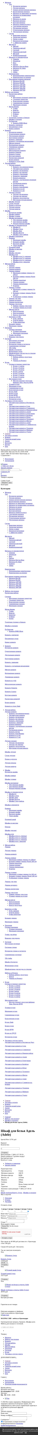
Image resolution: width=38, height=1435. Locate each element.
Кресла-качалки (18, 311)
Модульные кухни (15, 379)
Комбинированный (19, 55)
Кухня (7, 362)
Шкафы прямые (14, 214)
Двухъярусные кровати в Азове (20, 423)
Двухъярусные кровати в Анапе (20, 412)
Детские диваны (14, 267)
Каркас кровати (14, 128)
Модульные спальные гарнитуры (24, 97)
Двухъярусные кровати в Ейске (20, 417)
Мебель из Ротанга (15, 355)
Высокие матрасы (19, 21)
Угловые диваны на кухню (22, 307)
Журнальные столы (15, 351)
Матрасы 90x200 (18, 83)
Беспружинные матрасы (21, 11)
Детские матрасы (19, 8)
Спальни (12, 96)
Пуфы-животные (19, 322)
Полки (15, 116)
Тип (10, 4)
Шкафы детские (14, 201)
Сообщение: (5, 1419)
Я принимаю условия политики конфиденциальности (13, 1422)
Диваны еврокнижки (20, 284)
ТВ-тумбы (12, 348)
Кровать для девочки (20, 172)
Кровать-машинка (19, 178)
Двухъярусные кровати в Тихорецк (21, 428)
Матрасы (8, 2)
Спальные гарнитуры (20, 99)
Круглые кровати (15, 156)
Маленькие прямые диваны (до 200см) (22, 860)
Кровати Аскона (14, 154)
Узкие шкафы (17, 245)
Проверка (4, 1228)
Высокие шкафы (18, 244)
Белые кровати (14, 159)
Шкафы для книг (15, 253)
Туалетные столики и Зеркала (19, 117)
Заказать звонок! (6, 468)
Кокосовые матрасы (20, 35)
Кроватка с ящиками (20, 176)
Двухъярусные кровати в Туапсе (20, 432)
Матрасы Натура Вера (20, 66)
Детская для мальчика (20, 194)
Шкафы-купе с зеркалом (21, 262)
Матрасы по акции (19, 19)
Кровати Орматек (15, 152)
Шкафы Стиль (18, 229)
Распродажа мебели (15, 94)
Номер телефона (6, 1415)
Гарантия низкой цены (13, 439)
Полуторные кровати (16, 138)
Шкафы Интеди (18, 233)
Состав (11, 33)
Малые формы (14, 106)
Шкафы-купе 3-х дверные (22, 258)
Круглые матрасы (19, 22)
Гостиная (8, 339)
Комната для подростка (21, 198)
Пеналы (11, 251)
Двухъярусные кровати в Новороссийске (23, 410)
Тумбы (15, 108)
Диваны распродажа (16, 302)
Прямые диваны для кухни (22, 306)
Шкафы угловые (14, 216)
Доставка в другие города (14, 401)
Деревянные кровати (16, 147)
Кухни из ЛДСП (14, 397)
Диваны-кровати (15, 269)
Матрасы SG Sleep (19, 68)
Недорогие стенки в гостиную (19, 344)
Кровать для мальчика (20, 170)
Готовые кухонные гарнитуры (19, 364)
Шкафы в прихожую (16, 236)
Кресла (15, 359)
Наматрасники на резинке (22, 77)
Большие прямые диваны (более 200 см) (23, 861)
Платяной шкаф (14, 247)
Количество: (5, 1145)
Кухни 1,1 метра (18, 366)
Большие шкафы (18, 242)
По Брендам (13, 121)
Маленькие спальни (20, 105)
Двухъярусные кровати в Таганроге (21, 419)
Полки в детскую (15, 205)
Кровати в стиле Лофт (16, 161)
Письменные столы (15, 127)
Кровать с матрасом (16, 125)
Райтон (15, 64)
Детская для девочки (20, 196)
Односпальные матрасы (21, 30)
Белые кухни (13, 393)
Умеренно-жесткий (19, 52)
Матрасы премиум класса (22, 24)
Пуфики (16, 114)
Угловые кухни (14, 384)
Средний (16, 50)
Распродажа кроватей (16, 158)
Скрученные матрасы (20, 26)
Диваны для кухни (15, 304)
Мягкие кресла (14, 309)
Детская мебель (10, 163)
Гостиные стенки (15, 342)
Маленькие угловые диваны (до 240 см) (22, 874)
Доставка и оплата (11, 435)
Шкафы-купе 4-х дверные (22, 260)
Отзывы (7, 1200)
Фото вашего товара (8, 1224)
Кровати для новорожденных (23, 167)
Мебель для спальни (12, 92)
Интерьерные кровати (16, 145)
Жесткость (12, 44)
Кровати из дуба (14, 149)
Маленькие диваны (15, 326)
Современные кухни (16, 388)
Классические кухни (16, 390)
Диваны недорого (15, 300)
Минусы (4, 1218)
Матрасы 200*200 (19, 90)
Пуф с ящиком (18, 318)
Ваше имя (5, 1214)
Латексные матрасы (20, 37)
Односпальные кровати (17, 134)
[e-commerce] (4, 464)
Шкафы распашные (15, 218)
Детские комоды (14, 209)
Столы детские (14, 203)
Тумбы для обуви (15, 335)
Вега (14, 63)
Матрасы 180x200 (19, 88)
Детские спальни (15, 192)
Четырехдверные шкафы (21, 223)
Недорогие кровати (15, 132)
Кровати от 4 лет (19, 189)
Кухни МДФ (13, 395)
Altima (15, 72)
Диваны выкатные (19, 280)
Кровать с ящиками (15, 139)
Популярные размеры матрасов (20, 79)
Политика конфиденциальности (16, 1384)
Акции (7, 441)
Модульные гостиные (16, 340)
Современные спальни (21, 103)
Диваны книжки (18, 282)
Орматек (16, 59)
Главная (7, 434)
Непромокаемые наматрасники (24, 75)
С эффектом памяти (20, 43)
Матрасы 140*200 (19, 85)
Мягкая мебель (10, 264)
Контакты (8, 443)
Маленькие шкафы (19, 240)
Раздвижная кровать (20, 183)
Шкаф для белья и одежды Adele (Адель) (15, 1290)
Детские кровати (15, 165)
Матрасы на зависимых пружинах (25, 13)
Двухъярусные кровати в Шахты (20, 421)
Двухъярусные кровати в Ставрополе (22, 408)
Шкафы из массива (15, 249)
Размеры (12, 238)
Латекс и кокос (18, 39)
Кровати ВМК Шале (20, 123)
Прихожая (8, 328)
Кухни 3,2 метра (18, 377)
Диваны (11, 265)
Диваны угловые (15, 287)
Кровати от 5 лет (19, 191)
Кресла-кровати (18, 313)
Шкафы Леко (17, 231)
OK (26, 1432)
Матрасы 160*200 (19, 86)
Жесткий (16, 54)
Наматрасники (14, 74)
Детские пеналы (14, 207)
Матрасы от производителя (18, 57)
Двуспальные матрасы (20, 32)
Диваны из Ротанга (19, 360)
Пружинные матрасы (20, 28)
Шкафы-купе (13, 254)
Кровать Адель (6, 1259)
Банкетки (16, 112)
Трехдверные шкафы (20, 222)
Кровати (8, 130)
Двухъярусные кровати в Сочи (19, 406)
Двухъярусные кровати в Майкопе (21, 430)
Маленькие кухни (15, 386)
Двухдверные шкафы (20, 220)
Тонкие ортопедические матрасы (24, 10)
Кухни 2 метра (18, 371)
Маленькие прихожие (20, 333)
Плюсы (4, 1216)
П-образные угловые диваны (23, 296)
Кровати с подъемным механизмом (21, 141)
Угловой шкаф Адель (8, 1273)
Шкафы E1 (16, 227)
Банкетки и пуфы (15, 317)
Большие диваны (15, 324)
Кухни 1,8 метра (18, 370)
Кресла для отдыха (19, 315)
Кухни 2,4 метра (18, 373)
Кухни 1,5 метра (18, 375)
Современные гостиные (17, 346)
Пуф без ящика (18, 320)
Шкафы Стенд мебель (20, 234)
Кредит (7, 444)
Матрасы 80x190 (18, 81)
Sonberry (16, 70)
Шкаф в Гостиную (15, 349)
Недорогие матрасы (20, 6)
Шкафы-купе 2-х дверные (22, 256)
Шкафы (7, 211)
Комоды (16, 110)
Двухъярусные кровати (21, 169)
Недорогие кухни (15, 399)
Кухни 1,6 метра (18, 368)
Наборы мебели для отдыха (22, 357)
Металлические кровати (17, 150)
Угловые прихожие (19, 331)
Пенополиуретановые (20, 41)
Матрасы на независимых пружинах (21, 505)
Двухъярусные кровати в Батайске (21, 415)
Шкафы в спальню (15, 119)
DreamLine (16, 61)
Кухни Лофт (13, 391)
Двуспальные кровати (16, 136)
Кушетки (16, 286)
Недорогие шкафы (15, 212)
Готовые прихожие (15, 329)
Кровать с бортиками (20, 174)
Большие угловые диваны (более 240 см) (23, 876)
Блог (6, 446)
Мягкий (15, 46)
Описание (8, 1198)
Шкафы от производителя (18, 225)
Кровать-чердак (18, 185)
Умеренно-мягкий (19, 48)
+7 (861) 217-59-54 (7, 1327)
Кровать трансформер (20, 187)
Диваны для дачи (15, 298)
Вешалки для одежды (16, 337)
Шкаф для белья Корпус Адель (11, 1193)
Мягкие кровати (14, 143)
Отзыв (3, 1222)
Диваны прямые (14, 271)
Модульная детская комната (22, 200)
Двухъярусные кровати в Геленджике (22, 413)
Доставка (8, 1201)
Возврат (7, 437)
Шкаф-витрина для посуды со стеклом (22, 353)
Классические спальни (21, 101)
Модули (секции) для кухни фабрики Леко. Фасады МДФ (23, 381)
